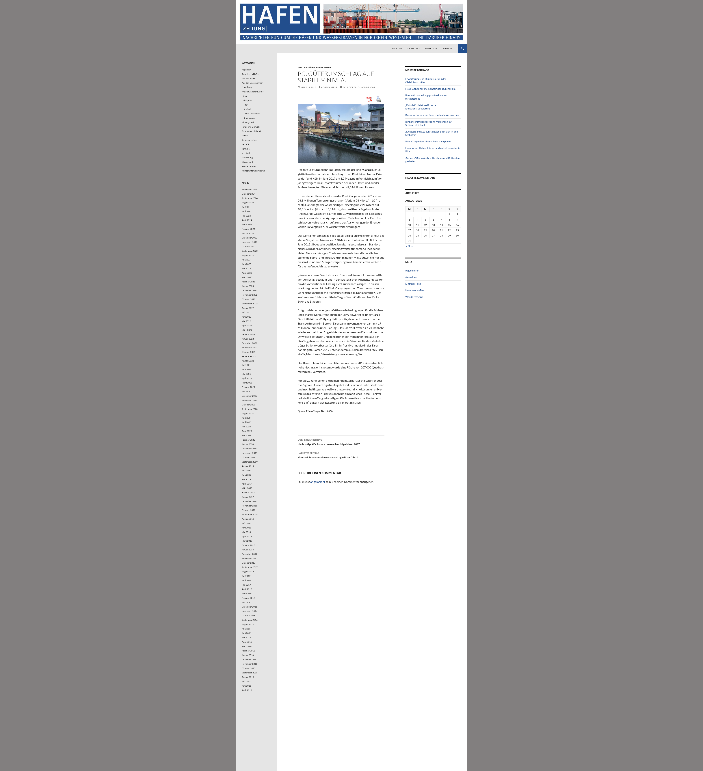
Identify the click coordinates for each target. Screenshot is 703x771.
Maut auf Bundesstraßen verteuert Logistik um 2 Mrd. (328, 455)
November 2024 (249, 189)
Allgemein (246, 69)
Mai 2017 (246, 584)
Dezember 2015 (249, 659)
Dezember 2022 (249, 290)
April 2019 (247, 483)
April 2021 (247, 378)
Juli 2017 (246, 576)
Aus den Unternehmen (252, 82)
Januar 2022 (248, 338)
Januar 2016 (248, 655)
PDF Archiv (412, 48)
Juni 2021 (246, 369)
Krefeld (247, 109)
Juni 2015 (246, 685)
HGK (245, 104)
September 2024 (250, 198)
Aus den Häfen (306, 67)
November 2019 (249, 453)
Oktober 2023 (248, 246)
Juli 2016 (246, 628)
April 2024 (247, 220)
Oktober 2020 (248, 404)
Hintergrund (248, 122)
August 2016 (248, 624)
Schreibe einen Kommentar (359, 87)
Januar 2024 (248, 233)
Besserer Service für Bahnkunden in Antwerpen (432, 115)
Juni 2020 (246, 422)
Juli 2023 (246, 259)
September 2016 (250, 620)
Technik (245, 144)
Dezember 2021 (249, 343)
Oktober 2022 (248, 299)
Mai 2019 (246, 479)
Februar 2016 (248, 650)
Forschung (247, 87)
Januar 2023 (248, 286)
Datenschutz (449, 48)
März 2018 (247, 540)
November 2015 (249, 663)
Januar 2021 (248, 391)
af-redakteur (329, 87)
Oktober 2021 (248, 352)
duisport (247, 100)
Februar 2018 (248, 545)
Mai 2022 (246, 321)
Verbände (246, 153)
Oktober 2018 (248, 510)
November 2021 (249, 347)
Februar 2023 (248, 281)
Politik (245, 135)
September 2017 (250, 567)
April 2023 (247, 272)
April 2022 (247, 325)
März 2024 (247, 224)
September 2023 (250, 250)
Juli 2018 (246, 523)
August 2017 (248, 571)
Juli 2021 (246, 365)
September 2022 (250, 303)
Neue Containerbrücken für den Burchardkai (430, 88)
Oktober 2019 (248, 457)
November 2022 (249, 294)
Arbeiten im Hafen (250, 74)
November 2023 (249, 242)
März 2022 (247, 330)
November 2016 (249, 611)
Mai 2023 (246, 268)
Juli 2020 (246, 417)
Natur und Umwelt (250, 126)
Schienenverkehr (250, 140)
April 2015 (247, 690)
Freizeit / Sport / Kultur (252, 91)
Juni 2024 (246, 211)
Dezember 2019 (249, 448)
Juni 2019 (246, 475)
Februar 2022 (248, 334)
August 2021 (248, 360)
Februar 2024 (248, 229)
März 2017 (247, 593)
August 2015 (248, 677)
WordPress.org (414, 296)
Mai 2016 (246, 637)
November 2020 (249, 400)
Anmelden (411, 277)
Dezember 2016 (249, 606)
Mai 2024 (246, 215)
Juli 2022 (246, 312)
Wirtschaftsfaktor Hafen (253, 170)
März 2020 (247, 435)
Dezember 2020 (249, 395)
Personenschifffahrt (251, 131)
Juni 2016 (246, 633)
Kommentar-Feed (415, 290)
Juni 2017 (246, 580)
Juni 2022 (246, 316)
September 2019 (250, 461)
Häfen (245, 96)
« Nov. (409, 246)
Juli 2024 (246, 207)
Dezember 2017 (249, 554)
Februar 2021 (248, 387)
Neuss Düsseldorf (251, 113)
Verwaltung (247, 157)
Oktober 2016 (248, 615)
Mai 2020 (246, 426)
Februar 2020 (248, 439)
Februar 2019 (248, 492)
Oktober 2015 (248, 668)
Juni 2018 (246, 527)
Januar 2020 (248, 444)
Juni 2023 (246, 264)
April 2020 (247, 431)
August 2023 (248, 255)
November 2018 (249, 505)
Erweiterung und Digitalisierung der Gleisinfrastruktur (425, 80)
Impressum (431, 48)
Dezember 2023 (249, 237)
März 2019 (247, 488)
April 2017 (247, 589)
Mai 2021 (246, 374)
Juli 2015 (246, 681)
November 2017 (249, 558)
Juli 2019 (246, 470)
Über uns (397, 48)
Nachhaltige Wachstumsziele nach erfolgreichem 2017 (329, 442)
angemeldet (317, 481)
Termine (246, 148)
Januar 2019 (248, 497)
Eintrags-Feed (413, 283)
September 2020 (250, 409)
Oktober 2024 (248, 193)
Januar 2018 (248, 549)
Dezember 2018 (249, 501)
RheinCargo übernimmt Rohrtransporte (428, 141)
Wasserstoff (247, 162)
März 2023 (247, 277)
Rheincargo (323, 67)
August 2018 (248, 518)
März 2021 (247, 382)
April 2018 (247, 536)
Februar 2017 (248, 598)
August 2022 (248, 308)
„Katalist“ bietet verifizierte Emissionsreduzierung (420, 107)
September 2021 (250, 356)
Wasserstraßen (249, 166)
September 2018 (250, 514)
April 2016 (247, 641)
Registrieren (412, 270)
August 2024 (248, 202)
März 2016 (247, 646)
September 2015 (250, 672)
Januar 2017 (248, 602)
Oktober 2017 (248, 562)
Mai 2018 (246, 532)
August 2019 (248, 466)
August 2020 (248, 413)
